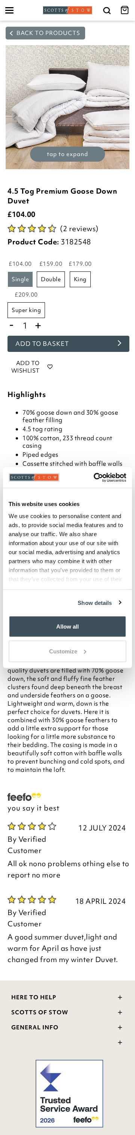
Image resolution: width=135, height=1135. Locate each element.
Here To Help (33, 997)
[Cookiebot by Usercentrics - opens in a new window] (95, 477)
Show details (95, 602)
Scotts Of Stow (39, 1012)
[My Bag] (125, 10)
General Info (34, 1027)
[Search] (107, 10)
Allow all (67, 626)
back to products (47, 33)
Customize (63, 651)
